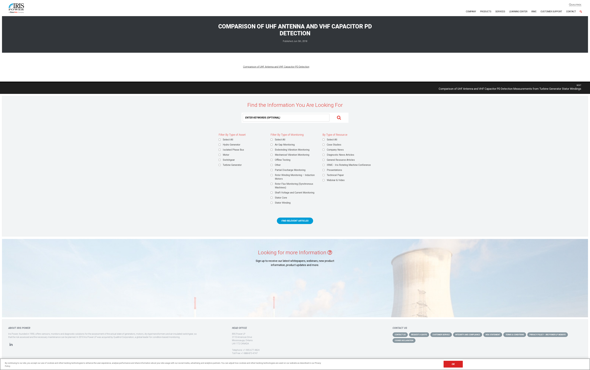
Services (500, 11)
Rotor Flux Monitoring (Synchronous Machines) (294, 185)
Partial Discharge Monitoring (290, 170)
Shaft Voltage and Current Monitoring (294, 192)
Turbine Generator (232, 164)
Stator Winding (283, 202)
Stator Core (281, 197)
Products (485, 11)
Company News (335, 149)
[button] (580, 11)
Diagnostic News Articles (340, 154)
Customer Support (551, 11)
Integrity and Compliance (467, 335)
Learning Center (518, 11)
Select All (228, 139)
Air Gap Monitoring (285, 144)
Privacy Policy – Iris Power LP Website (547, 335)
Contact (571, 11)
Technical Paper (335, 175)
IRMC (534, 11)
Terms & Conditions (514, 335)
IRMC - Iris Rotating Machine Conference (349, 164)
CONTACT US (400, 335)
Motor (226, 154)
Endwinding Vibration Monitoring (292, 149)
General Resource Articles (341, 159)
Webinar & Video (336, 180)
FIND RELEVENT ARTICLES (295, 220)
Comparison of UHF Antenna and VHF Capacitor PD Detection (276, 66)
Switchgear (229, 159)
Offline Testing (282, 159)
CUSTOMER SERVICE (441, 335)
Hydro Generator (231, 144)
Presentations (334, 170)
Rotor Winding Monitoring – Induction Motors (295, 177)
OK (453, 364)
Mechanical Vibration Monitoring (292, 154)
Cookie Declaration (404, 340)
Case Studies (334, 144)
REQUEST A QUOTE (419, 335)
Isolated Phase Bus (233, 149)
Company (471, 11)
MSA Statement (493, 335)
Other (278, 164)
